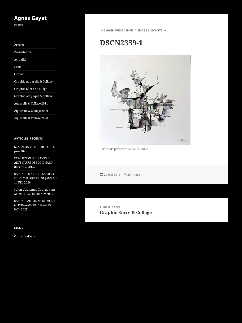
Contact (19, 74)
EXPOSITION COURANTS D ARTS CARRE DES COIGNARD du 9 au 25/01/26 (33, 162)
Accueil (19, 45)
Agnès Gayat (30, 17)
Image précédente (118, 30)
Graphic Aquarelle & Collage (33, 81)
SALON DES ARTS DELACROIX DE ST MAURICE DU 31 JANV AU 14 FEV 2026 (35, 178)
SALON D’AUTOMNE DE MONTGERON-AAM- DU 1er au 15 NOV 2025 (35, 205)
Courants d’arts (24, 236)
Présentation (22, 52)
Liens (17, 67)
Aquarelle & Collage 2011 (31, 103)
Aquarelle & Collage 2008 (31, 118)
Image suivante (150, 30)
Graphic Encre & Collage (30, 89)
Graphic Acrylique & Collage (33, 96)
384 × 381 (133, 175)
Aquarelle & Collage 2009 (31, 111)
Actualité (20, 59)
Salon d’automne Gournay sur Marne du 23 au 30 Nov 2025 (34, 192)
